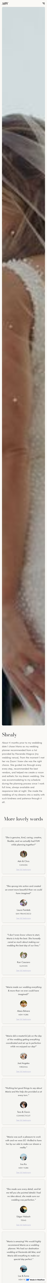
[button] (43, 3)
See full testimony (23, 869)
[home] (5, 3)
